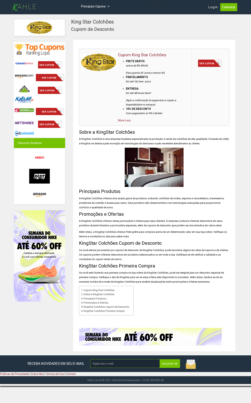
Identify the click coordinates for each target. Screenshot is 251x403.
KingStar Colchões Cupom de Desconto (106, 306)
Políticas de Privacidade (14, 374)
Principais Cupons (93, 6)
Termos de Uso (54, 374)
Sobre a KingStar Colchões (99, 294)
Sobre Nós (37, 374)
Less (128, 120)
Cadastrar (228, 7)
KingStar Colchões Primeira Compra (104, 310)
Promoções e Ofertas (96, 302)
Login (213, 7)
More (121, 120)
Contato (71, 374)
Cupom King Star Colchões (142, 55)
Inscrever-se (169, 363)
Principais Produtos (95, 298)
